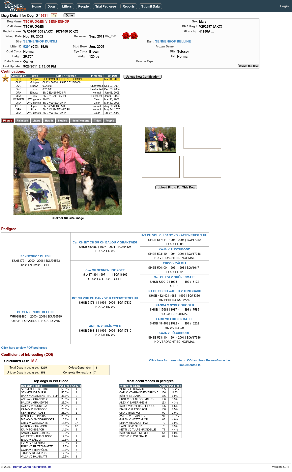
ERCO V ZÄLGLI (174, 263)
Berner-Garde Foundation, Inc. (32, 466)
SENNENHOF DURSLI (40, 41)
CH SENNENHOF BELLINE (36, 312)
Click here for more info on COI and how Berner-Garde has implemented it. (190, 362)
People (83, 6)
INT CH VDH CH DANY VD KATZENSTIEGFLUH (174, 235)
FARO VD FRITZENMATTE (174, 319)
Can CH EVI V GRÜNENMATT (174, 277)
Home (36, 6)
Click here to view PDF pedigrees (24, 348)
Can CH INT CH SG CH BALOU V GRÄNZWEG (105, 242)
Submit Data (150, 6)
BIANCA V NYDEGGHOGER (174, 305)
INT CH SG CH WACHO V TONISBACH (174, 291)
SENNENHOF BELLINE (173, 41)
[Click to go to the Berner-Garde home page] (15, 5)
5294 (26, 46)
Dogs (51, 6)
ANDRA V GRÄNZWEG (105, 326)
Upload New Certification (143, 77)
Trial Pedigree (105, 6)
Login (284, 6)
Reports (129, 6)
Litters (67, 6)
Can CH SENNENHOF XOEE (105, 270)
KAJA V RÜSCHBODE (174, 249)
